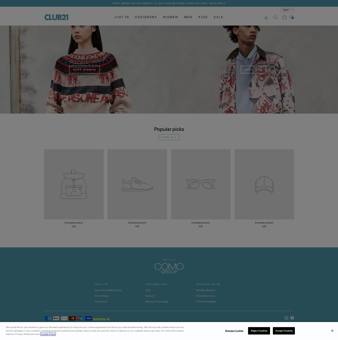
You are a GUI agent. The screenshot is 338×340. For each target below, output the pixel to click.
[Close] (332, 331)
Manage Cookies (234, 330)
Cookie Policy (48, 334)
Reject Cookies (259, 330)
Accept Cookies (284, 330)
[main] (169, 331)
